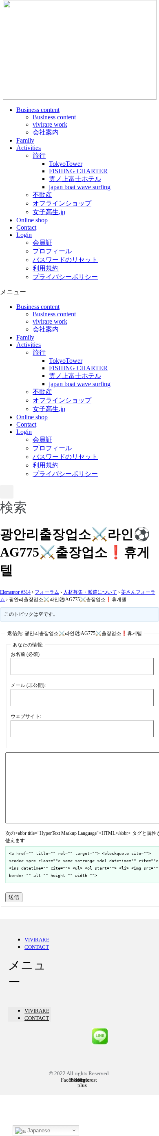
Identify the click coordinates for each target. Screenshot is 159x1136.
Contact (26, 227)
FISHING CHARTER (78, 171)
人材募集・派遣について (90, 592)
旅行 (39, 155)
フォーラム (47, 592)
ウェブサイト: (26, 716)
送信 (14, 897)
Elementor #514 (15, 592)
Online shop (32, 220)
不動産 (42, 194)
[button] (79, 292)
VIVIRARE (36, 940)
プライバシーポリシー (65, 276)
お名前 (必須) (25, 654)
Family (25, 140)
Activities (28, 147)
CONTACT (36, 947)
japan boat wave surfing (79, 186)
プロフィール (52, 251)
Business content (38, 109)
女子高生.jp (49, 211)
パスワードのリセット (65, 259)
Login (24, 234)
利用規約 (46, 268)
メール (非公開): (28, 685)
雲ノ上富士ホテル (75, 178)
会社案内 (46, 132)
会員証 (42, 242)
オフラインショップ (62, 203)
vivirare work (50, 124)
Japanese (38, 1130)
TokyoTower (65, 163)
